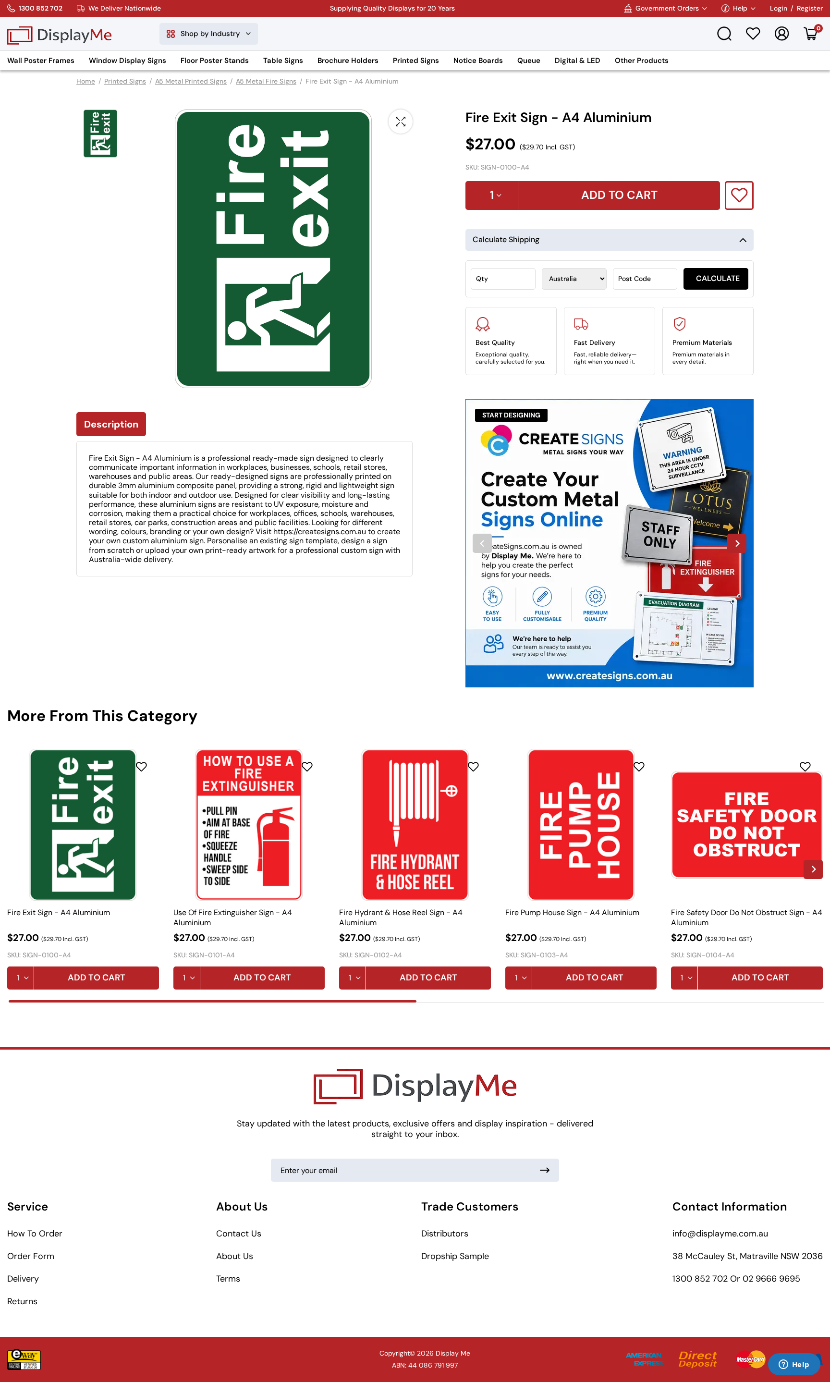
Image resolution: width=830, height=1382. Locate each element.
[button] (100, 134)
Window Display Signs (127, 60)
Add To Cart (619, 194)
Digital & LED (577, 60)
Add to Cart (96, 977)
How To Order (34, 1233)
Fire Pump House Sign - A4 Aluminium (572, 912)
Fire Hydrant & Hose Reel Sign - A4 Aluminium (401, 917)
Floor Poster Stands (215, 60)
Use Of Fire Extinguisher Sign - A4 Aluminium (232, 917)
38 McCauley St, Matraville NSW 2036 (747, 1256)
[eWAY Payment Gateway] (24, 1359)
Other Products (642, 60)
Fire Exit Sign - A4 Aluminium (58, 912)
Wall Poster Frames (40, 60)
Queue (528, 60)
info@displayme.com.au (720, 1233)
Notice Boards (478, 60)
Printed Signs (416, 60)
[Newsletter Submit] (544, 1170)
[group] (609, 543)
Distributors (444, 1233)
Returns (22, 1301)
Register (810, 8)
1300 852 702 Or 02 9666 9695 (736, 1278)
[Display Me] (59, 33)
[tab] (212, 1001)
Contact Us (238, 1233)
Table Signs (283, 60)
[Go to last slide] (482, 543)
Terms (228, 1278)
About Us (234, 1256)
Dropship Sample (455, 1256)
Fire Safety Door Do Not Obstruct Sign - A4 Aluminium (746, 917)
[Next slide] (736, 543)
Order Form (30, 1256)
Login (778, 8)
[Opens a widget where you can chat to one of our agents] (794, 1365)
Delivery (23, 1278)
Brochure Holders (347, 60)
